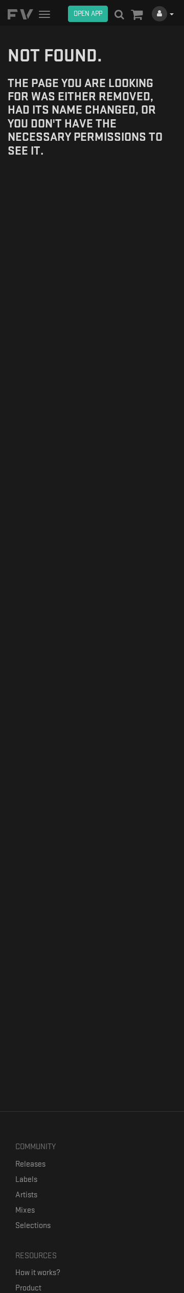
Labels (26, 1179)
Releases (30, 1164)
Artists (26, 1195)
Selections (33, 1226)
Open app (88, 13)
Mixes (25, 1210)
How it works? (37, 1273)
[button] (137, 15)
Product (28, 1288)
